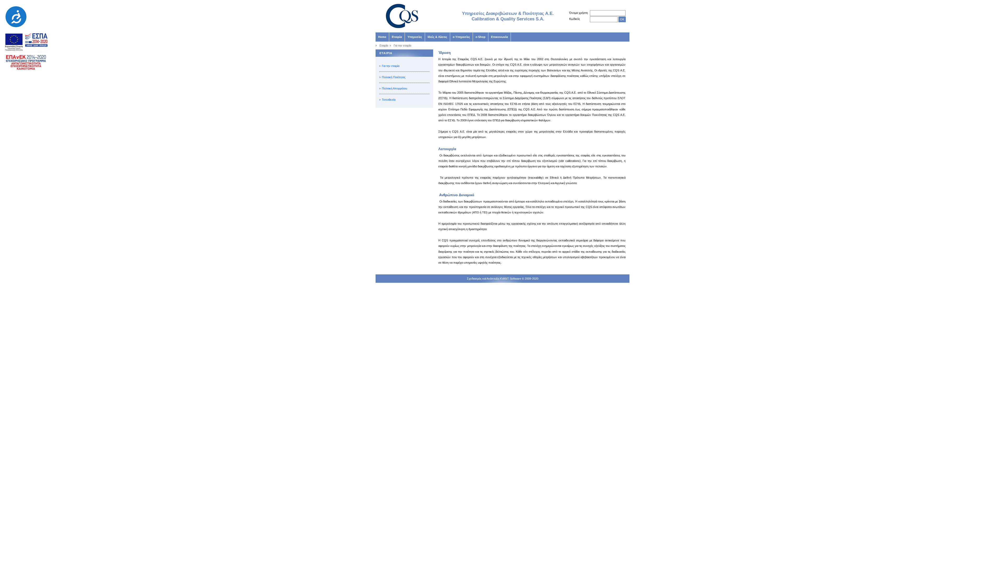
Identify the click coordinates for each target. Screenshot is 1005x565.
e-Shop (480, 36)
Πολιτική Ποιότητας (393, 77)
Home (382, 36)
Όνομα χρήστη (578, 12)
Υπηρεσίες (414, 36)
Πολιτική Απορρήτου (394, 88)
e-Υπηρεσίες (461, 36)
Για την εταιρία (390, 65)
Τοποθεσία (388, 99)
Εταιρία (397, 36)
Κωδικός (574, 18)
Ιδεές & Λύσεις (437, 36)
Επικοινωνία (499, 36)
